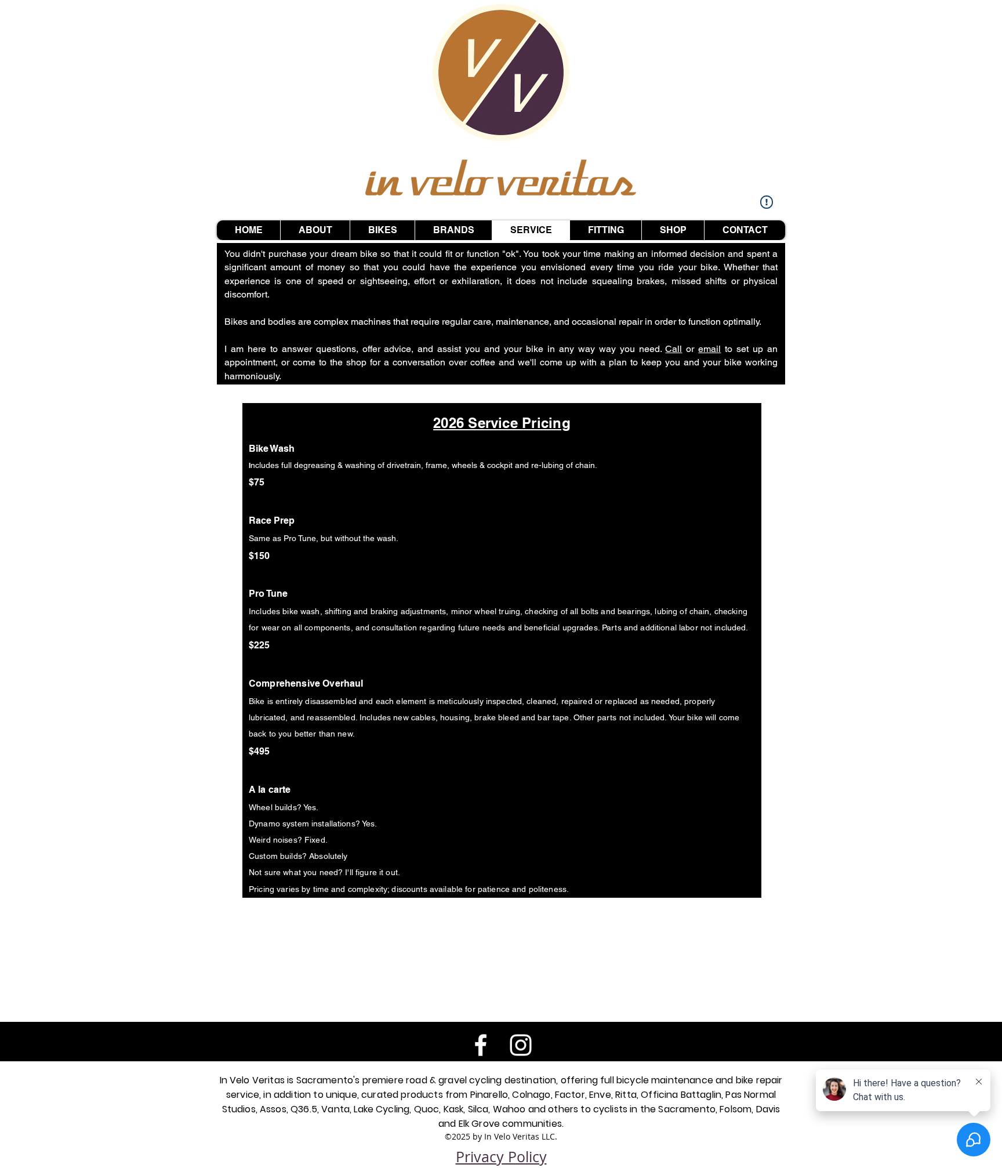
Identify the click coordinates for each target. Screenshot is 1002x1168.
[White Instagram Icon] (520, 1045)
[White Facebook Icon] (480, 1045)
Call (673, 348)
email (709, 348)
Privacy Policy (501, 1156)
